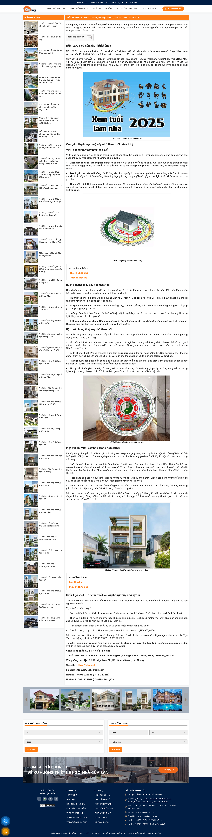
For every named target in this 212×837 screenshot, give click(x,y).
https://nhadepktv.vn (145, 812)
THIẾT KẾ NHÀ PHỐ (78, 8)
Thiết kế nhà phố (79, 272)
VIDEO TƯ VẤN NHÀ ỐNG (76, 822)
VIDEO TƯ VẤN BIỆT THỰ (76, 818)
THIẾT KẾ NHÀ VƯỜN (102, 8)
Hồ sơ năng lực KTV (76, 804)
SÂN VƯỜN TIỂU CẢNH (127, 8)
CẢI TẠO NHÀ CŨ (101, 822)
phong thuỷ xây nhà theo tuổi (140, 643)
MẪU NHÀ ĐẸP (149, 8)
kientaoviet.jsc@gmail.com (145, 816)
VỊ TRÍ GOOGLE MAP (74, 813)
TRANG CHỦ (71, 795)
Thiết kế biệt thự (78, 277)
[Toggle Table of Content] (88, 37)
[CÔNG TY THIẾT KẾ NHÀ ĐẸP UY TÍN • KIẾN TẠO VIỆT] (30, 8)
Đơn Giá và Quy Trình (76, 809)
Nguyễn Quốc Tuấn (117, 833)
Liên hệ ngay (168, 770)
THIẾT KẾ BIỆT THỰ (56, 8)
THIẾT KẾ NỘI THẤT (102, 813)
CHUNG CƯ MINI (100, 818)
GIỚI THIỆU (70, 799)
